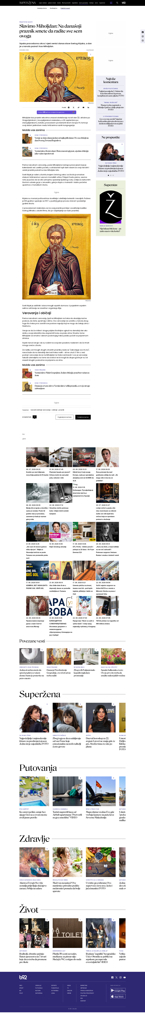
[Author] (111, 207)
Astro (96, 3)
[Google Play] (118, 990)
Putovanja (38, 988)
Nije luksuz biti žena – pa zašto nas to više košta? (110, 229)
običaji (54, 410)
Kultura (38, 990)
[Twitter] (116, 977)
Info (20, 985)
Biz (20, 990)
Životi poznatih (66, 3)
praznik (61, 410)
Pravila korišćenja (86, 990)
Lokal (53, 993)
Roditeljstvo (53, 8)
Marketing (83, 985)
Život (21, 993)
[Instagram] (121, 977)
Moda (59, 3)
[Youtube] (125, 977)
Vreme (69, 993)
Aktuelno (123, 809)
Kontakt (83, 1001)
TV (68, 988)
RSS (81, 998)
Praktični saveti (65, 8)
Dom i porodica (83, 3)
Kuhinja (91, 3)
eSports (54, 985)
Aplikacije (83, 996)
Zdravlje (38, 985)
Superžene (75, 3)
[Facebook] (112, 977)
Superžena (38, 993)
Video (69, 985)
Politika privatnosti (87, 993)
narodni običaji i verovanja (40, 410)
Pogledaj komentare (64, 417)
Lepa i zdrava (43, 3)
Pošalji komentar (83, 417)
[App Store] (118, 996)
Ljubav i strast (52, 3)
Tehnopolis (55, 988)
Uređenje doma (42, 8)
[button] (108, 175)
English (69, 990)
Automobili (54, 990)
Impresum (83, 988)
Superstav (102, 3)
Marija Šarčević (106, 226)
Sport (21, 988)
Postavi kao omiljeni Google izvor (51, 112)
